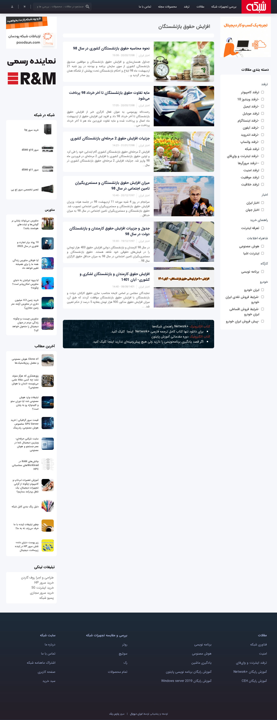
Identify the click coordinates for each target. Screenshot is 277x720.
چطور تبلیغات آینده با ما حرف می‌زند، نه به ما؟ (26, 526)
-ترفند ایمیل (251, 106)
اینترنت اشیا (251, 253)
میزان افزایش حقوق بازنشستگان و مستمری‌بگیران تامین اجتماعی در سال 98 (112, 185)
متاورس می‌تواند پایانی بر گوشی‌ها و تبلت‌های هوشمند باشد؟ (25, 224)
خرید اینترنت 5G (42, 587)
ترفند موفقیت (250, 177)
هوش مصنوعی (249, 246)
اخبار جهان (252, 209)
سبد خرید (48, 681)
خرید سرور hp (31, 130)
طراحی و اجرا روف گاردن (37, 577)
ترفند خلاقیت (250, 184)
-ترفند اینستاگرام (248, 120)
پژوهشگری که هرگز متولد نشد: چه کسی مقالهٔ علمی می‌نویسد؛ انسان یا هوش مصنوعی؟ (25, 381)
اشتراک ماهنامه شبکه (41, 662)
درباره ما (50, 644)
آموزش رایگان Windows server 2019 (186, 681)
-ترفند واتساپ (249, 142)
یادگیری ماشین (201, 662)
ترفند (186, 6)
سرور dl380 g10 (30, 150)
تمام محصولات (117, 671)
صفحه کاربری (46, 671)
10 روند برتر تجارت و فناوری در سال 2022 (28, 244)
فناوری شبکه (258, 644)
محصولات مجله (167, 6)
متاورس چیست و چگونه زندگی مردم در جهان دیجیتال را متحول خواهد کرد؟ (25, 324)
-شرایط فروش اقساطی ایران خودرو (244, 312)
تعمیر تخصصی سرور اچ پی (25, 190)
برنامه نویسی (250, 271)
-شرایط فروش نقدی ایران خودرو (242, 300)
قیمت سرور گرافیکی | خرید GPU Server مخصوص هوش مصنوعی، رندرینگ (25, 424)
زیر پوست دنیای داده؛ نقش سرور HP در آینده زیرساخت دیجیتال (27, 546)
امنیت (263, 653)
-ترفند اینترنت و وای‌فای (243, 156)
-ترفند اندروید (250, 134)
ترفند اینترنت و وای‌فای (251, 662)
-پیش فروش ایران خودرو (242, 321)
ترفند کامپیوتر (250, 92)
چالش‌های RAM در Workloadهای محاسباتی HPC (25, 465)
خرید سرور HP (44, 582)
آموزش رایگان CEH (254, 681)
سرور (117, 714)
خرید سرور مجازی (42, 592)
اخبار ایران (252, 202)
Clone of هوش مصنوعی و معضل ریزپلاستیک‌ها (25, 361)
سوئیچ (123, 653)
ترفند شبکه (252, 149)
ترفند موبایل (251, 113)
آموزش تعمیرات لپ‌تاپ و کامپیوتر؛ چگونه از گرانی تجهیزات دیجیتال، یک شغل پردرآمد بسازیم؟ (26, 486)
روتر (124, 644)
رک (125, 662)
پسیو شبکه (46, 597)
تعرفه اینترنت (250, 228)
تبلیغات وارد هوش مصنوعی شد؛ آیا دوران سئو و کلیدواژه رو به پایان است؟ (25, 403)
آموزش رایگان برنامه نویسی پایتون (189, 671)
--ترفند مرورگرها (248, 163)
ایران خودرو (251, 289)
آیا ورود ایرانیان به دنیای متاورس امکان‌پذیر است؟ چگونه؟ (25, 284)
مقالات (200, 6)
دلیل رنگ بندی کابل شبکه (25, 507)
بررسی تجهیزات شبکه (223, 6)
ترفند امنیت (251, 170)
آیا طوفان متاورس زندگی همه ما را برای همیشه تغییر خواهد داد (26, 264)
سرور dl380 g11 (30, 170)
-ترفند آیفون (251, 127)
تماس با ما (145, 6)
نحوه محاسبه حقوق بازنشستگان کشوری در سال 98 (111, 48)
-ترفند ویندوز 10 (248, 99)
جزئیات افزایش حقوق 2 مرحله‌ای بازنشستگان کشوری (110, 138)
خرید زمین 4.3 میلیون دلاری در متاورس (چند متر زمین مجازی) (25, 304)
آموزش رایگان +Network (250, 671)
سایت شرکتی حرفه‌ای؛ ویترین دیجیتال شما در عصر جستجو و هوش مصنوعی (27, 444)
